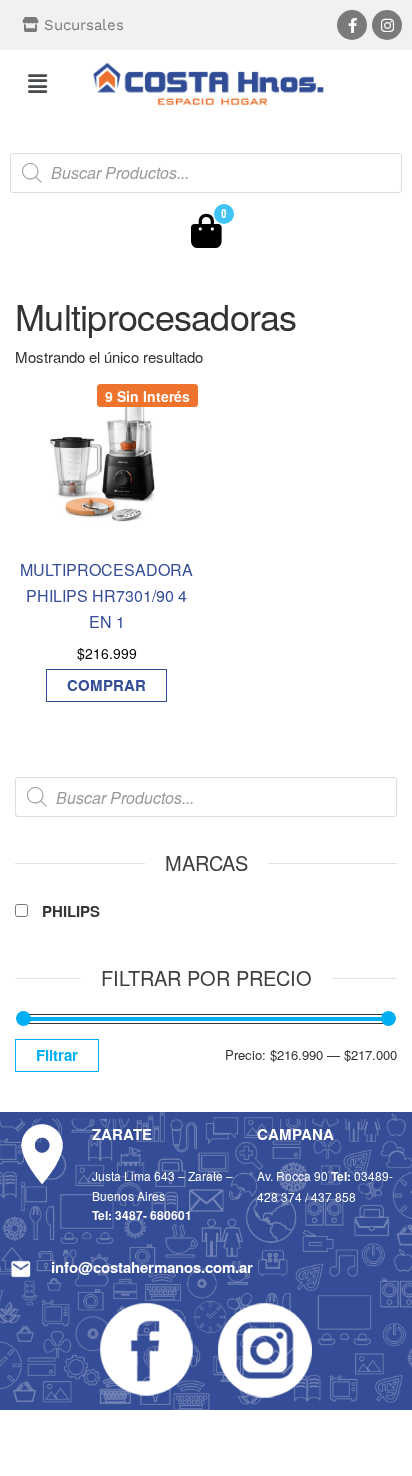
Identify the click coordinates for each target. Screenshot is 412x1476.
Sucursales (84, 25)
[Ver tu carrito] (206, 236)
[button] (37, 83)
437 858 (333, 1196)
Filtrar (57, 1055)
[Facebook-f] (352, 25)
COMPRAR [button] (106, 685)
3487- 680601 (153, 1215)
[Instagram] (387, 25)
